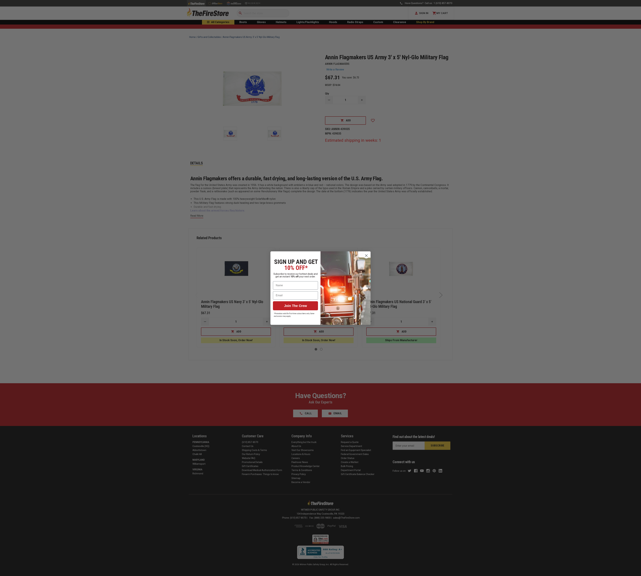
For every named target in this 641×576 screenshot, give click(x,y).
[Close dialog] (366, 256)
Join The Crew (295, 306)
